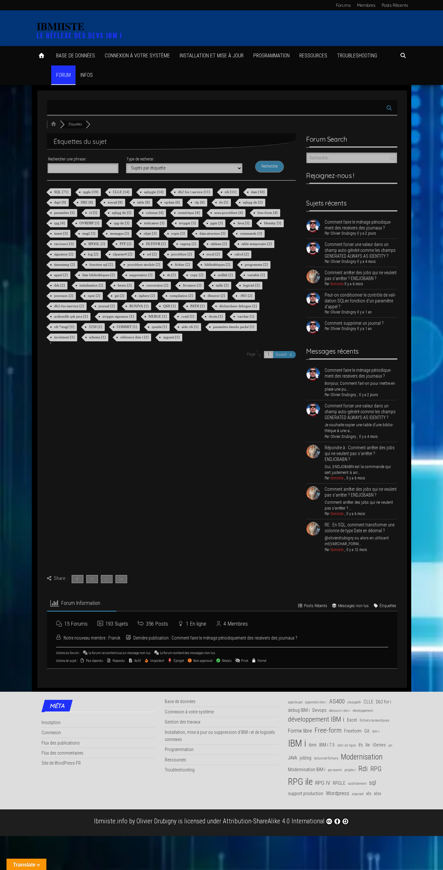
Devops (319, 710)
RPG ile (300, 781)
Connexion (51, 732)
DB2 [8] (87, 202)
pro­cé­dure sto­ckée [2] (144, 264)
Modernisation (362, 756)
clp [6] (200, 202)
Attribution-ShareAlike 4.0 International (274, 821)
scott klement (357, 784)
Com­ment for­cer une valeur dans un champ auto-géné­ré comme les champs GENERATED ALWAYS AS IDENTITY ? (360, 250)
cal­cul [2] (242, 254)
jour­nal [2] (107, 306)
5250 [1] (96, 327)
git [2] (120, 296)
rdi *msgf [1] (64, 327)
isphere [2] (147, 296)
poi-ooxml (335, 770)
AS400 (337, 701)
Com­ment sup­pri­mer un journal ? (354, 323)
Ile (367, 745)
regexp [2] (188, 244)
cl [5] (93, 213)
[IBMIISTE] (41, 55)
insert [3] (61, 233)
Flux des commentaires (62, 753)
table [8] (144, 202)
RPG (376, 769)
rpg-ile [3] (122, 223)
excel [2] (214, 254)
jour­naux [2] (64, 296)
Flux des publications (61, 743)
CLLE (368, 702)
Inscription (51, 722)
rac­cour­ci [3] (64, 244)
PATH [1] (198, 306)
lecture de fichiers (326, 758)
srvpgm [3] (188, 223)
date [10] (258, 192)
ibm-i (375, 731)
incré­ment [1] (65, 337)
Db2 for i (383, 702)
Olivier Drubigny (156, 821)
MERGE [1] (158, 316)
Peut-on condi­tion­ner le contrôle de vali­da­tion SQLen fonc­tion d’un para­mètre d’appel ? (360, 300)
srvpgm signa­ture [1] (118, 316)
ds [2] (172, 275)
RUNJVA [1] (139, 306)
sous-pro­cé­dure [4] (229, 213)
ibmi (313, 745)
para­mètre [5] (65, 213)
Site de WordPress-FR (61, 763)
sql (372, 782)
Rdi (363, 768)
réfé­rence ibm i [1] (135, 337)
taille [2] (223, 285)
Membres (366, 5)
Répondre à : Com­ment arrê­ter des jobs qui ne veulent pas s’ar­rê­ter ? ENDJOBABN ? (360, 453)
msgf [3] (89, 233)
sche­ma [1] (98, 337)
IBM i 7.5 (327, 745)
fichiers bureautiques (374, 720)
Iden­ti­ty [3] (273, 223)
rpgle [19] (91, 192)
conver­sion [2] (157, 285)
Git (366, 731)
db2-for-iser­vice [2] (69, 306)
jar (390, 745)
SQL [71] (61, 192)
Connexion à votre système (137, 56)
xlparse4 (358, 794)
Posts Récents (395, 5)
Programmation (179, 749)
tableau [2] (219, 244)
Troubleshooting (180, 769)
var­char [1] (246, 316)
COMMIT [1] (127, 327)
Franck (114, 638)
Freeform (353, 731)
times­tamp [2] (65, 264)
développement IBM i (316, 719)
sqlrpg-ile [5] (253, 202)
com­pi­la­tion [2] (182, 296)
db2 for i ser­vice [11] (194, 192)
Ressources (175, 759)
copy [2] (197, 275)
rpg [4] (60, 223)
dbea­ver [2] (217, 296)
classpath (354, 702)
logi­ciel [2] (252, 285)
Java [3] (243, 223)
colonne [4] (155, 213)
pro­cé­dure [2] (182, 254)
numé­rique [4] (189, 213)
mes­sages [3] (120, 233)
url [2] (152, 254)
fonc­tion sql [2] (102, 264)
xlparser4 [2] (123, 254)
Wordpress (337, 793)
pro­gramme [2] (257, 264)
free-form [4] (268, 213)
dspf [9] (60, 202)
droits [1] (216, 316)
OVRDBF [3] (89, 223)
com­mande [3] (251, 233)
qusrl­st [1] (160, 327)
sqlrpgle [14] (154, 192)
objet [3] (151, 233)
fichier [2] (183, 264)
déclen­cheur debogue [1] (238, 306)
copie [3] (178, 233)
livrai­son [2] (192, 285)
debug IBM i (299, 710)
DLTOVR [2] (156, 244)
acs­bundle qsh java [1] (71, 316)
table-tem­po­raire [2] (257, 244)
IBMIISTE (60, 26)
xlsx (377, 793)
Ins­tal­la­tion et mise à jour (212, 56)
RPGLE (339, 783)
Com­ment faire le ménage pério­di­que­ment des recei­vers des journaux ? (234, 638)
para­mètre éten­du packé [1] (234, 327)
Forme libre (300, 730)
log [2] (93, 254)
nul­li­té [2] (226, 275)
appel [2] (61, 275)
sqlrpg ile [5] (122, 213)
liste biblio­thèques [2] (99, 275)
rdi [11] (231, 192)
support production (305, 793)
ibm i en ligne (346, 745)
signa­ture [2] (64, 254)
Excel (352, 720)
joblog (305, 758)
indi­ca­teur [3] (154, 223)
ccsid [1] (188, 316)
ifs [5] (224, 202)
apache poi (295, 702)
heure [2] (125, 285)
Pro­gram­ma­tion (271, 56)
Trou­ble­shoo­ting (357, 56)
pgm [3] (217, 223)
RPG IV (322, 783)
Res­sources (313, 56)
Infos (86, 75)
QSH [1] (170, 306)
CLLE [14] (121, 192)
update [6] (172, 202)
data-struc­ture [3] (212, 233)
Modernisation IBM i (306, 769)
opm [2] (94, 296)
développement (363, 711)
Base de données (75, 56)
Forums (343, 5)
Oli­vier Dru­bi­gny (343, 233)
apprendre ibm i (316, 702)
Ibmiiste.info (110, 821)
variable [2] (256, 275)
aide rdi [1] (190, 327)
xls (368, 793)
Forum (63, 75)
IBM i (297, 743)
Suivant (282, 354)
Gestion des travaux (182, 721)
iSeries (379, 745)
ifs (360, 745)
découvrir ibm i (339, 711)
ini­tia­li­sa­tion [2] (91, 285)
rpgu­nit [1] (172, 337)
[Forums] (53, 124)
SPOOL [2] (97, 244)
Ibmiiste (336, 284)
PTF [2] (126, 244)
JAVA (292, 758)
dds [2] (60, 285)
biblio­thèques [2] (218, 264)
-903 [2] (246, 296)
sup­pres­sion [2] (141, 275)
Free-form (328, 730)
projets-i (350, 770)
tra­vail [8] (116, 202)
